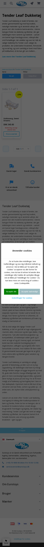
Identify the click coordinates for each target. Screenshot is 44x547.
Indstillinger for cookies (22, 298)
